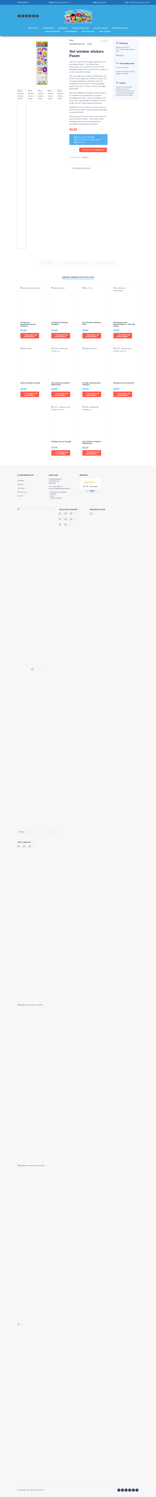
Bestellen (21, 481)
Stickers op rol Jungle (61, 442)
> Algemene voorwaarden (58, 492)
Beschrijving (47, 263)
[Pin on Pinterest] (102, 168)
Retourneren (22, 492)
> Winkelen (52, 494)
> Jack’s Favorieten (55, 498)
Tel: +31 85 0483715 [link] (56, 486)
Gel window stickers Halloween (60, 384)
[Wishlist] (119, 16)
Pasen (89, 44)
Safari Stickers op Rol (30, 383)
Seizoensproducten (77, 44)
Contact (20, 496)
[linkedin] (33, 16)
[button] (29, 335)
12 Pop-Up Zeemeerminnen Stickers (28, 324)
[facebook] (19, 16)
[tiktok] (30, 16)
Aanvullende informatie (75, 263)
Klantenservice (23, 2)
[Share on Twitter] (99, 168)
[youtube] (26, 16)
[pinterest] (37, 16)
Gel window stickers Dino (91, 323)
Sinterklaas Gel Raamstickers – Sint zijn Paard (124, 324)
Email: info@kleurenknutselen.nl (59, 489)
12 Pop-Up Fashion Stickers (59, 323)
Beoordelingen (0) (105, 263)
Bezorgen (21, 488)
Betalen (20, 484)
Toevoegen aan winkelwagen (93, 150)
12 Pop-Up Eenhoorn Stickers (91, 384)
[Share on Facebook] (96, 168)
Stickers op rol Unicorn (123, 383)
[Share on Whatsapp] (106, 168)
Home (71, 40)
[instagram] (22, 16)
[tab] (47, 263)
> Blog (51, 496)
